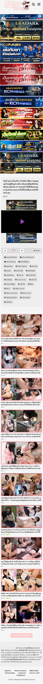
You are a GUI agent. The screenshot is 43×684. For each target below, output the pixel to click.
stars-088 (19, 271)
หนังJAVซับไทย (11, 257)
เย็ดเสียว (9, 302)
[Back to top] (39, 679)
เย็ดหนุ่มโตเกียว (11, 297)
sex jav (8, 271)
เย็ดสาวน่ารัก (19, 288)
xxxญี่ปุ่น (9, 280)
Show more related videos (21, 635)
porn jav (34, 266)
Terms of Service (20, 671)
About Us (8, 671)
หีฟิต (31, 284)
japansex (9, 266)
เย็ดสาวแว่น (26, 293)
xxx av (21, 275)
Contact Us (22, 673)
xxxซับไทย (32, 275)
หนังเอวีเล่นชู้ (10, 262)
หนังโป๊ (22, 284)
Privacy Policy (10, 673)
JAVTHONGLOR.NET (8, 648)
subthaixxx (10, 275)
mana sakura (22, 266)
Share (37, 250)
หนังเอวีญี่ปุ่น (10, 284)
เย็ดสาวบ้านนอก (11, 293)
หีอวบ (8, 288)
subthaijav (31, 271)
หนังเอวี (33, 280)
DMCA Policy (34, 671)
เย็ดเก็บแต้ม (26, 297)
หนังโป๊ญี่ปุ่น (24, 262)
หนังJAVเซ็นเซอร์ (28, 257)
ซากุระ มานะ (21, 280)
